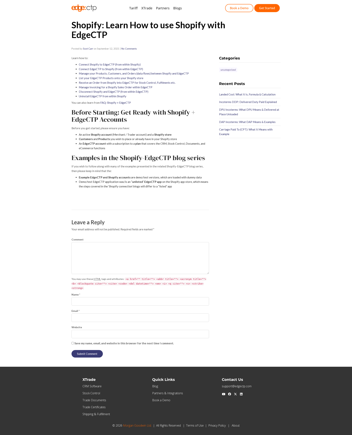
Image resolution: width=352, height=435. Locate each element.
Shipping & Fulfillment (96, 414)
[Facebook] (229, 394)
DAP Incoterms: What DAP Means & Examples (247, 122)
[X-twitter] (235, 394)
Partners (163, 8)
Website (77, 327)
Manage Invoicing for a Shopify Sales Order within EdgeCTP (115, 87)
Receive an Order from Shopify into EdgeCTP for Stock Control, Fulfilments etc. (127, 82)
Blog (155, 386)
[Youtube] (224, 394)
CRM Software (92, 386)
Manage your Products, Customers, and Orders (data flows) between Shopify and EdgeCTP (134, 73)
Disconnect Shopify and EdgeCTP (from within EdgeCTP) (113, 91)
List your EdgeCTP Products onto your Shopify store (111, 78)
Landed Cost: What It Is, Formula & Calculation (247, 94)
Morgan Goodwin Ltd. (137, 425)
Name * (76, 294)
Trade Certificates (94, 407)
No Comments (129, 48)
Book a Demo (161, 400)
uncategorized (228, 69)
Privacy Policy (217, 425)
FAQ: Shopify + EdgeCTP (115, 102)
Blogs (177, 8)
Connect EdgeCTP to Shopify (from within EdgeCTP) (111, 69)
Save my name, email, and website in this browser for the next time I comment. (124, 343)
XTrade (146, 8)
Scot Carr (88, 48)
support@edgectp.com (237, 386)
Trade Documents (94, 400)
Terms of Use (195, 425)
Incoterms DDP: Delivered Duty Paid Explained (248, 102)
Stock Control (91, 393)
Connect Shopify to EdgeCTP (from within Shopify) (110, 64)
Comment (78, 239)
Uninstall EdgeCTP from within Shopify (102, 96)
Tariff (133, 8)
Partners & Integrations (167, 393)
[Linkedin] (241, 394)
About (236, 425)
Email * (76, 310)
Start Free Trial (197, 8)
